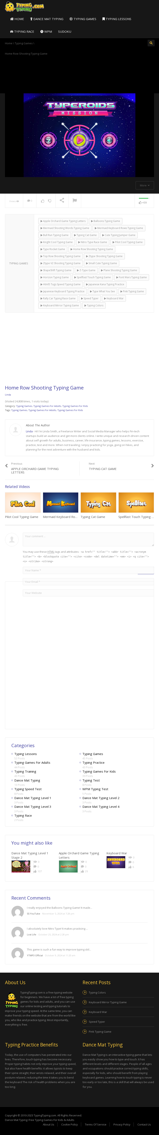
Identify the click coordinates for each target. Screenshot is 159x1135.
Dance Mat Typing (48, 19)
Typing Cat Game (86, 235)
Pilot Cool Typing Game (128, 242)
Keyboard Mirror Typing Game (60, 305)
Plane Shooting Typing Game (120, 270)
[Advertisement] (79, 74)
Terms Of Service (95, 1124)
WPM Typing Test (95, 789)
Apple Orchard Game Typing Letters (64, 221)
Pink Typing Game (133, 291)
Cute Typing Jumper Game (119, 235)
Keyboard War (115, 298)
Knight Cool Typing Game (57, 242)
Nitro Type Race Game (93, 242)
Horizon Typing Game (55, 277)
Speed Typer (91, 298)
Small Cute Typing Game (102, 263)
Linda (8, 394)
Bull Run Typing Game (55, 235)
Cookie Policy (69, 1124)
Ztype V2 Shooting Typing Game (61, 263)
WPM (47, 31)
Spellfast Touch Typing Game (93, 277)
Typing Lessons (118, 19)
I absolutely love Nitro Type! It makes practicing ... (57, 928)
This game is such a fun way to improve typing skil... (59, 949)
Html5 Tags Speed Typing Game (61, 284)
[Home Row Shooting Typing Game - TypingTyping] (24, 6)
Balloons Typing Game (106, 221)
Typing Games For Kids (75, 405)
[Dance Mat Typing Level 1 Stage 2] (21, 867)
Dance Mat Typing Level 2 (100, 798)
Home (19, 19)
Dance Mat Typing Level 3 (32, 806)
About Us (48, 1124)
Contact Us (144, 1124)
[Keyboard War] (116, 862)
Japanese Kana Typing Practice (106, 284)
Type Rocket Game (53, 249)
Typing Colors (94, 305)
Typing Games (84, 19)
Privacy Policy (121, 1124)
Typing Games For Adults (47, 405)
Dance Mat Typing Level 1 (32, 798)
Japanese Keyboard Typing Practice (63, 291)
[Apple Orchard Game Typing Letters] (68, 867)
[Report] (75, 201)
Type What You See (103, 291)
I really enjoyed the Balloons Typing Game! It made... (59, 908)
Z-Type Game (87, 270)
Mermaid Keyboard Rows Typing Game (120, 228)
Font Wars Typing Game (132, 277)
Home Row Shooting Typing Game (92, 249)
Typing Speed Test (28, 789)
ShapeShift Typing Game (56, 270)
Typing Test (91, 780)
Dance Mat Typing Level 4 (100, 806)
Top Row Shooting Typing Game (61, 256)
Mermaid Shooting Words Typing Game (65, 228)
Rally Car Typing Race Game (59, 298)
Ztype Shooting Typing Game (105, 256)
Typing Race (23, 31)
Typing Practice (93, 762)
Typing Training (25, 771)
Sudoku (64, 31)
